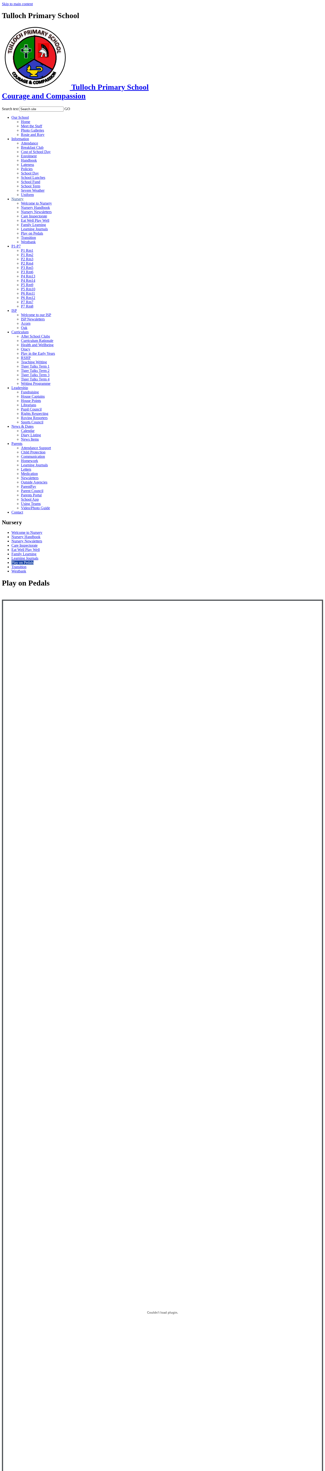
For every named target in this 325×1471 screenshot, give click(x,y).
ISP (14, 311)
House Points (31, 401)
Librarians (28, 405)
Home (25, 122)
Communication (33, 456)
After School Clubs (35, 336)
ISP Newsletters (33, 319)
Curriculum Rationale (37, 341)
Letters (26, 469)
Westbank (28, 242)
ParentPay (28, 486)
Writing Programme (35, 383)
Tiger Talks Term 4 (35, 379)
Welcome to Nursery (36, 203)
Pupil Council (31, 409)
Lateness (27, 165)
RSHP (26, 358)
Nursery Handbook (35, 208)
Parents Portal (31, 495)
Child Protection (33, 452)
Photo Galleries (32, 130)
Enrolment (29, 156)
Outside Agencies (34, 482)
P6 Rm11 (28, 293)
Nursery (17, 199)
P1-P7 (16, 246)
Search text (10, 109)
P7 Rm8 (27, 306)
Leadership (19, 388)
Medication (29, 474)
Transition (28, 238)
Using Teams (31, 504)
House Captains (33, 396)
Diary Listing (31, 435)
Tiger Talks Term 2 (35, 371)
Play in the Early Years (38, 353)
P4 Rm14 (28, 280)
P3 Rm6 (27, 272)
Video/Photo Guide (35, 508)
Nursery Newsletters (36, 212)
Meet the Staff (31, 126)
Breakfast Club (32, 147)
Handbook (29, 160)
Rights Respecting (34, 413)
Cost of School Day (36, 152)
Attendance (29, 143)
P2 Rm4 (27, 263)
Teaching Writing (34, 362)
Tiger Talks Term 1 (35, 366)
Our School (20, 117)
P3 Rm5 (27, 268)
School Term (30, 186)
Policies (27, 169)
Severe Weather (32, 190)
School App (30, 499)
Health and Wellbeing (37, 345)
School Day (30, 173)
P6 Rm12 (28, 298)
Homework (29, 461)
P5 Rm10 (28, 289)
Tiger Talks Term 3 (35, 375)
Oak (24, 328)
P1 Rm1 (27, 250)
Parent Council (32, 491)
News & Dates (22, 426)
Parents (16, 444)
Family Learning (33, 225)
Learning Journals (34, 229)
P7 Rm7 (27, 302)
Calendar (27, 431)
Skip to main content (17, 4)
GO (67, 109)
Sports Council (32, 422)
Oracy (25, 349)
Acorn (25, 323)
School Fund (30, 182)
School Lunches (33, 177)
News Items (30, 439)
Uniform (27, 195)
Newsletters (30, 478)
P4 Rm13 (28, 276)
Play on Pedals (32, 233)
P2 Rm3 (27, 259)
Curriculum (20, 332)
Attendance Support (36, 448)
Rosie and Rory (32, 135)
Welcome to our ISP (36, 315)
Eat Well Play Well (35, 220)
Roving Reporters (34, 418)
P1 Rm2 (27, 255)
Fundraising (30, 392)
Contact (17, 512)
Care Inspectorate (34, 216)
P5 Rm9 (27, 285)
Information (20, 139)
